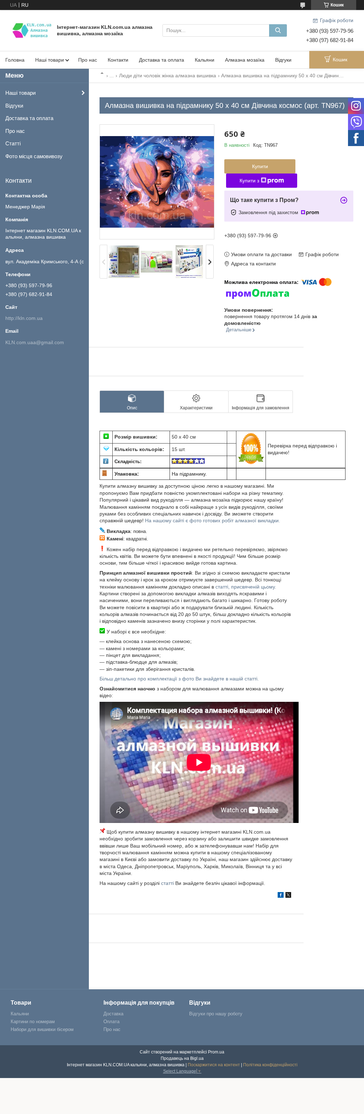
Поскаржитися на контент (214, 1064)
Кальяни (204, 60)
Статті (13, 143)
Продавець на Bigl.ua (182, 1058)
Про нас (87, 60)
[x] (288, 896)
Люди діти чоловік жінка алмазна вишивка (167, 75)
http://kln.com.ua (24, 318)
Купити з (249, 180)
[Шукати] (278, 30)
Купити (260, 166)
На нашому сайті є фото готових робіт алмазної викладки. (212, 520)
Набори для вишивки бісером (42, 1029)
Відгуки (283, 60)
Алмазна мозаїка (244, 60)
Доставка (113, 1013)
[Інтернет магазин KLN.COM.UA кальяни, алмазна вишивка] (32, 30)
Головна (15, 60)
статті (167, 883)
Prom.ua (216, 1052)
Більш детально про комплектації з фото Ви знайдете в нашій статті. (179, 679)
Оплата (111, 1021)
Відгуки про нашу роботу (215, 1013)
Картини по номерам (33, 1021)
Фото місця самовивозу (34, 156)
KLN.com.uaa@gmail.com (34, 342)
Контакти (118, 60)
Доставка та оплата (161, 60)
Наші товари (49, 60)
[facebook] (281, 896)
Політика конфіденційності (270, 1064)
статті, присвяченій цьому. (245, 587)
